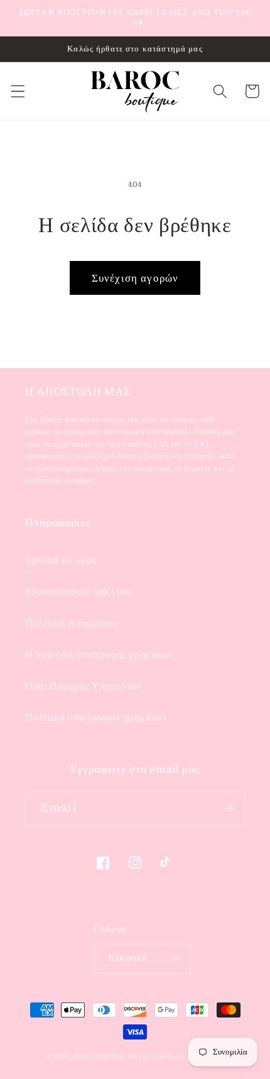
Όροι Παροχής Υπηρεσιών (83, 686)
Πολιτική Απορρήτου (71, 623)
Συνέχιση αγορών (135, 278)
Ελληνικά (128, 958)
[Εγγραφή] (228, 809)
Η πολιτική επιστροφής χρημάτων (99, 655)
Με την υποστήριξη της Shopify (176, 1056)
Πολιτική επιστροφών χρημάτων (96, 717)
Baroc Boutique (100, 1056)
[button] (18, 91)
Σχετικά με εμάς (60, 560)
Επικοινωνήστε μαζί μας (78, 591)
